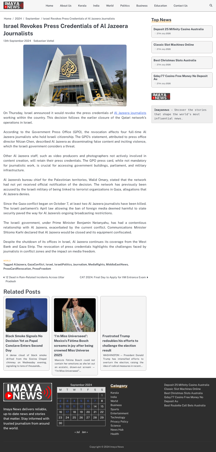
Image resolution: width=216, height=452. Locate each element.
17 (67, 412)
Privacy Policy (119, 421)
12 (81, 406)
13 (88, 406)
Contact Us (180, 5)
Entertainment (119, 413)
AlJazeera (20, 264)
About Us (65, 5)
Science (116, 425)
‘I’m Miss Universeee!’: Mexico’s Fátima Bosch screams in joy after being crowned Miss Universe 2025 (73, 345)
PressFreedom (41, 268)
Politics (125, 5)
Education (160, 5)
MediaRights (96, 264)
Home (49, 5)
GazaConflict (36, 264)
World (110, 5)
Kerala (82, 5)
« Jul (77, 432)
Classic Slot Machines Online (174, 44)
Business (141, 5)
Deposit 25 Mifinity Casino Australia (179, 29)
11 (74, 406)
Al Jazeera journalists (130, 113)
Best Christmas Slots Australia (175, 60)
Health (115, 433)
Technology (118, 417)
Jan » (85, 432)
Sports (115, 409)
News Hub (117, 429)
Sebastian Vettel (43, 40)
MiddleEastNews (117, 264)
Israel (49, 264)
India (96, 5)
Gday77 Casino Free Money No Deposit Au (181, 77)
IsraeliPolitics (63, 264)
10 (67, 406)
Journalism (80, 264)
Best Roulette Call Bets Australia (185, 405)
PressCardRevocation (17, 268)
